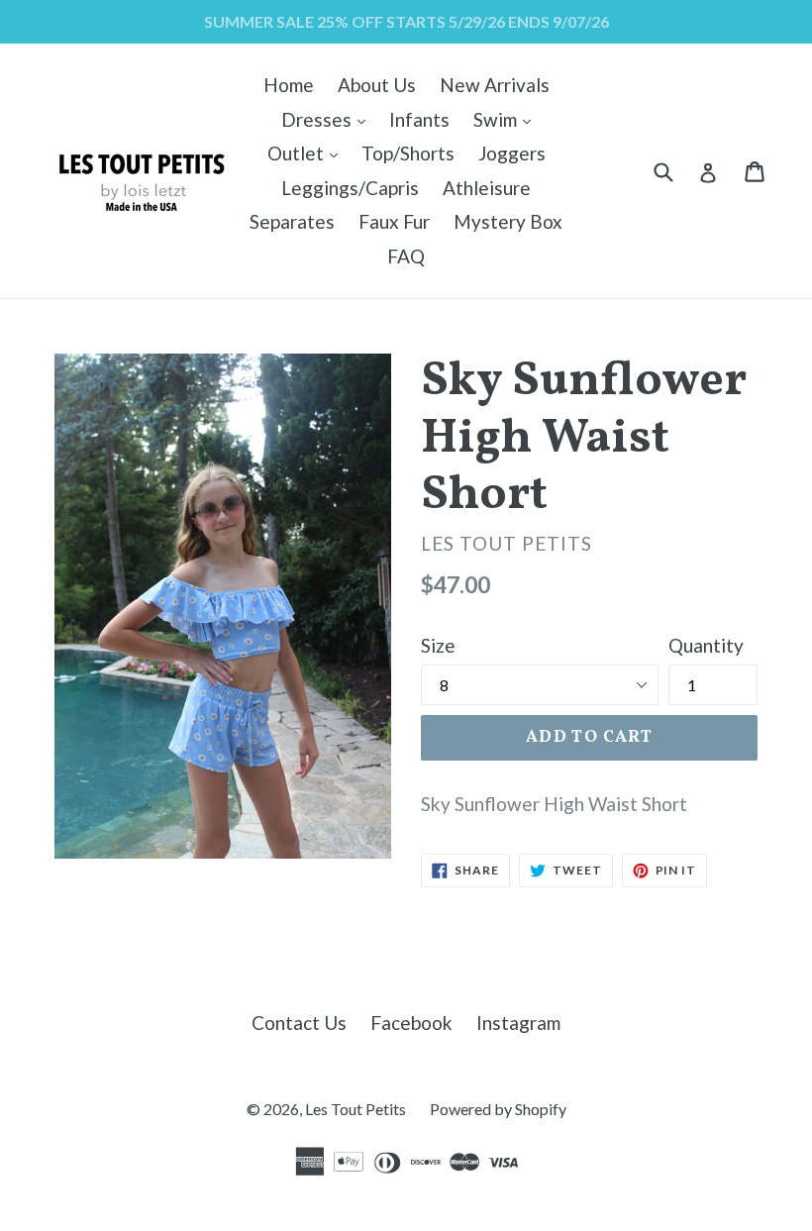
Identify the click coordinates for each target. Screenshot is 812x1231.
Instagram (518, 1022)
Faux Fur (394, 221)
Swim (507, 119)
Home (288, 84)
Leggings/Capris (350, 187)
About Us (377, 84)
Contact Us (299, 1022)
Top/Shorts (408, 153)
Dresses (328, 119)
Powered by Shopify (498, 1108)
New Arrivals (495, 84)
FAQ (406, 256)
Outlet (307, 152)
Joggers (512, 153)
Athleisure (487, 187)
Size (438, 645)
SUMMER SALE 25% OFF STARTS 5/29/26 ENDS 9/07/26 (406, 21)
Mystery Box (508, 221)
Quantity (706, 645)
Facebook (411, 1022)
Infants (419, 119)
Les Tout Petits (355, 1108)
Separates (292, 221)
